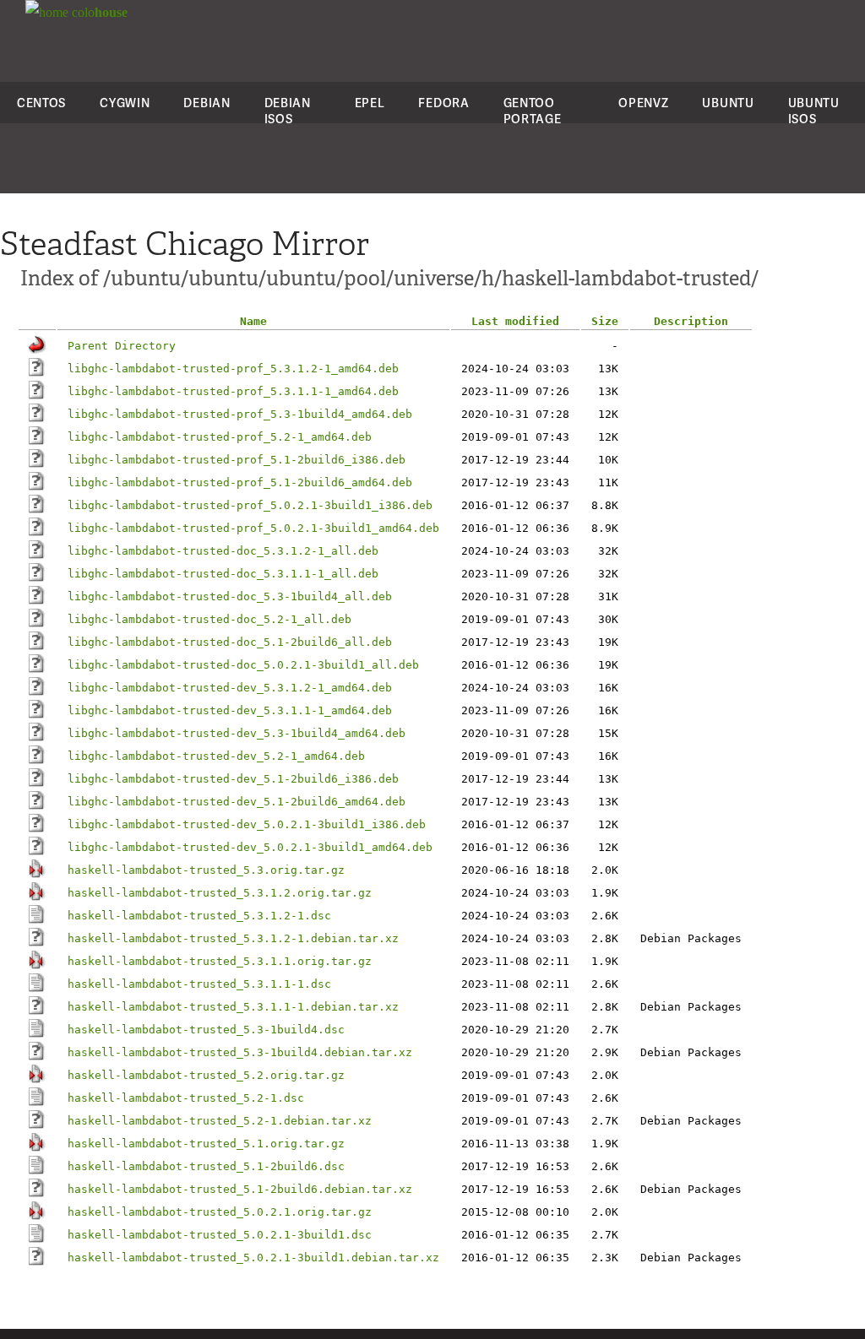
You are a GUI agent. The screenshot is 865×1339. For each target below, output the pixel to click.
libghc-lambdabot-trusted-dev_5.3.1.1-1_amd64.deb (230, 710)
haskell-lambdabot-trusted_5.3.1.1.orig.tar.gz (220, 961)
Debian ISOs (287, 111)
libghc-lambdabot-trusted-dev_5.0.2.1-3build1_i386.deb (247, 824)
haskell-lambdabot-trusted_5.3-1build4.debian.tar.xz (240, 1052)
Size (604, 321)
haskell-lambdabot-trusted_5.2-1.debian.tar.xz (220, 1120)
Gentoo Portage (532, 111)
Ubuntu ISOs (814, 111)
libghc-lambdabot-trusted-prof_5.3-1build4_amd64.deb (240, 414)
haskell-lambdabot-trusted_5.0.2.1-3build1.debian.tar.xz (253, 1257)
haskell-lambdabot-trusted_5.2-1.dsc (186, 1098)
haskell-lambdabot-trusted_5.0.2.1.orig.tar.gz (220, 1212)
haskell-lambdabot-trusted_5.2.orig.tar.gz (206, 1075)
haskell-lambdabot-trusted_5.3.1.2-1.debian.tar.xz (233, 938)
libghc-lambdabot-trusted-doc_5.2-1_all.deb (209, 619)
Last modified (515, 321)
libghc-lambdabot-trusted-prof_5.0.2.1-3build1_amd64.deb (253, 528)
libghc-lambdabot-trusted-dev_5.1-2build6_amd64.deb (236, 801)
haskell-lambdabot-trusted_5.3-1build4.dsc (206, 1029)
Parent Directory (122, 345)
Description (691, 321)
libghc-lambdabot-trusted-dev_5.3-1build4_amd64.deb (236, 733)
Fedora (443, 103)
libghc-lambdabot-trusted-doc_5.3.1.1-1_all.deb (223, 573)
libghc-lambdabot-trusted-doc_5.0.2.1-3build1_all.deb (243, 665)
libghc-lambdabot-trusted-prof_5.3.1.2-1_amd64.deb (233, 368)
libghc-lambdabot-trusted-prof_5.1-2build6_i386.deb (236, 459)
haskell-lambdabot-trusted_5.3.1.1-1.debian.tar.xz (233, 1006)
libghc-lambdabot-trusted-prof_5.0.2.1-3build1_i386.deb (250, 505)
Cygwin (125, 103)
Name (253, 321)
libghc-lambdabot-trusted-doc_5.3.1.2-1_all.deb (223, 551)
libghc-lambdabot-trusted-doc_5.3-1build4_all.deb (230, 596)
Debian (206, 103)
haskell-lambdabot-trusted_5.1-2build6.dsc (206, 1166)
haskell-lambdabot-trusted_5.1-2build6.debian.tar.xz (240, 1189)
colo (98, 12)
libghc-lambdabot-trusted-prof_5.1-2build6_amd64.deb (240, 482)
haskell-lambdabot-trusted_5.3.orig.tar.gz (206, 870)
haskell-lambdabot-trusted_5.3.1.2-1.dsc (199, 915)
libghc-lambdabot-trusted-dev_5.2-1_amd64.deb (216, 756)
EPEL (370, 103)
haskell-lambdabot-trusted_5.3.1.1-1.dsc (199, 984)
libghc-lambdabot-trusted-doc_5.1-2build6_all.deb (230, 642)
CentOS (41, 103)
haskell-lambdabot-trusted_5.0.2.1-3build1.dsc (220, 1234)
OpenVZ (643, 103)
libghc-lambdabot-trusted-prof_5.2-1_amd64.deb (220, 437)
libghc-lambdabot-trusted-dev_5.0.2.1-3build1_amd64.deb (250, 847)
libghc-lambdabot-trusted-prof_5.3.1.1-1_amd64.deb (233, 391)
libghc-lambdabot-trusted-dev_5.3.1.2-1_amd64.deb (230, 687)
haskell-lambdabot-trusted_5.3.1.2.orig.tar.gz (220, 892)
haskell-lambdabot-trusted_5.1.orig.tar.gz (206, 1143)
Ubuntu (727, 103)
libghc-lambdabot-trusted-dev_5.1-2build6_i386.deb (233, 778)
